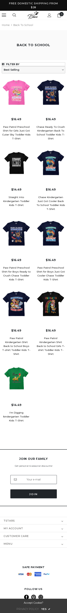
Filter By (12, 64)
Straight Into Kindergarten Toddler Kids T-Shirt (16, 201)
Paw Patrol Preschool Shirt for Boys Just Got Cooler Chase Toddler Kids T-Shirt (51, 273)
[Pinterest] (33, 597)
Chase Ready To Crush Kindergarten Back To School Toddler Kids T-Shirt (50, 132)
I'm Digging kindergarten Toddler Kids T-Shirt (16, 416)
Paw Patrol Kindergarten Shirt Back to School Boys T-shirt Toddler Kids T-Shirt (16, 346)
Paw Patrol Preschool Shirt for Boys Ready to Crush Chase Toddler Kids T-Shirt (16, 273)
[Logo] (33, 15)
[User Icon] (49, 15)
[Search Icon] (14, 15)
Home (6, 25)
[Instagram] (40, 597)
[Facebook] (26, 597)
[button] (33, 69)
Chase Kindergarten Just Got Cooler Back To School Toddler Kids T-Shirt (50, 203)
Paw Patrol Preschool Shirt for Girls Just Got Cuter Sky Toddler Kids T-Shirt (16, 132)
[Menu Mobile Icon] (4, 15)
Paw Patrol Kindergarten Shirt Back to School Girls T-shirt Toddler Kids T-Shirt (51, 346)
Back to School (23, 25)
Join (33, 494)
